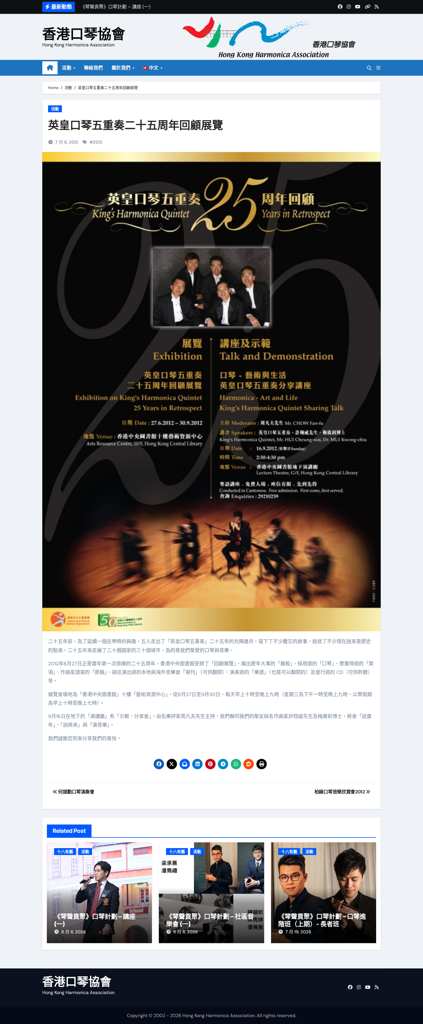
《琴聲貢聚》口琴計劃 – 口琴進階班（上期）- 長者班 (322, 920)
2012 (97, 142)
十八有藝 (65, 851)
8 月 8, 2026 (73, 932)
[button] (378, 68)
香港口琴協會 (83, 33)
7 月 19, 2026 (298, 932)
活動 (67, 68)
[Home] (50, 68)
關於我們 (122, 68)
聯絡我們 (93, 68)
